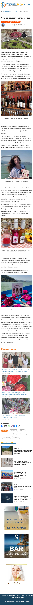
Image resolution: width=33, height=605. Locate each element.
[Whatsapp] (9, 426)
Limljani (16, 434)
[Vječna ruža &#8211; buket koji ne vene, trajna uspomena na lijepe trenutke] (16, 383)
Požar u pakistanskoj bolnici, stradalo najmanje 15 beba (22, 486)
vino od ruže (16, 437)
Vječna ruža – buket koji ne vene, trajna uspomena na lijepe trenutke (14, 394)
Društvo (16, 459)
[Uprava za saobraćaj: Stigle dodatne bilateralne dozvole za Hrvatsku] (7, 498)
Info (8, 21)
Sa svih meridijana (19, 483)
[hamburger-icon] (29, 5)
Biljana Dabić (9, 24)
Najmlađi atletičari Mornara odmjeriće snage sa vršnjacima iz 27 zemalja (22, 474)
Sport (16, 470)
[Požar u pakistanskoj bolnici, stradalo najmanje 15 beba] (7, 486)
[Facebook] (2, 426)
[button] (25, 4)
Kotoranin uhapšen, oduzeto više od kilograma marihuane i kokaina (22, 462)
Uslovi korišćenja (14, 596)
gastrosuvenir (13, 430)
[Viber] (12, 426)
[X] (5, 426)
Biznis (15, 11)
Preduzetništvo (15, 21)
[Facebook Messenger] (15, 426)
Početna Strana (7, 11)
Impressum (5, 596)
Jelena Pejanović (7, 434)
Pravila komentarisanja (17, 597)
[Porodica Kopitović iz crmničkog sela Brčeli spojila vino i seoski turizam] (16, 360)
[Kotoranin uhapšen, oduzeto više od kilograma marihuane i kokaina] (7, 462)
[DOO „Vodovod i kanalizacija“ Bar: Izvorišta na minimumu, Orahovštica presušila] (7, 450)
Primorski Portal (14, 601)
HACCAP (22, 430)
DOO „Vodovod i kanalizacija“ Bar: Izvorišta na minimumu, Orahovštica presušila (23, 451)
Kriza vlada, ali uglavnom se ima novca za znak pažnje (13, 417)
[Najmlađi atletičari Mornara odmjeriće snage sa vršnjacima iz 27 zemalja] (7, 474)
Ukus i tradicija (6, 437)
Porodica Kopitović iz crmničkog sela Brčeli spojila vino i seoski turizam (15, 371)
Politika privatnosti (26, 596)
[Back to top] (29, 591)
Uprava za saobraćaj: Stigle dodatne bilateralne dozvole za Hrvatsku (22, 498)
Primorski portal (25, 434)
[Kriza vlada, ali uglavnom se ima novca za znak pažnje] (16, 406)
